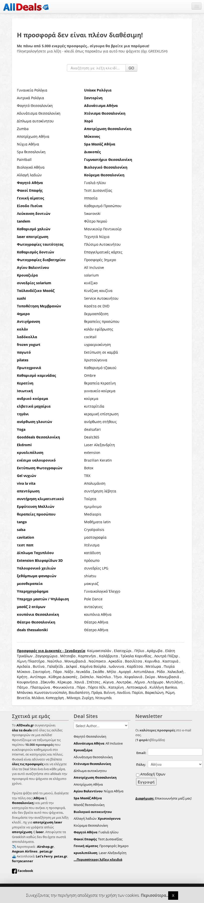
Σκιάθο (98, 671)
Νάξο (68, 671)
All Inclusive (94, 267)
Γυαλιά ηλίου (95, 182)
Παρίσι (137, 692)
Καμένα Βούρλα (93, 666)
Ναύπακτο (97, 661)
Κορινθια (152, 661)
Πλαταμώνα (40, 687)
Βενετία (23, 697)
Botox (88, 468)
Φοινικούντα (63, 687)
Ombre (90, 375)
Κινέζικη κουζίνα (98, 290)
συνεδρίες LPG (96, 568)
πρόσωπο (92, 560)
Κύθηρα (55, 676)
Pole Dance (93, 599)
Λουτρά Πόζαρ (166, 656)
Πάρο (57, 671)
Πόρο (81, 687)
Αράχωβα (154, 650)
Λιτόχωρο (155, 682)
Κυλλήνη (157, 687)
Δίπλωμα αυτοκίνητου (35, 121)
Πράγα (96, 692)
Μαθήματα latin (97, 522)
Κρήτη (22, 676)
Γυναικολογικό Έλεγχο (102, 591)
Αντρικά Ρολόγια (30, 97)
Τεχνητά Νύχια (96, 236)
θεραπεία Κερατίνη (100, 383)
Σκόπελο (87, 676)
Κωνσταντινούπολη (50, 692)
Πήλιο (139, 650)
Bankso (171, 687)
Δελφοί (71, 666)
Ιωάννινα (116, 666)
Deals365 (91, 437)
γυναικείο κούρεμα (99, 390)
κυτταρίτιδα (94, 406)
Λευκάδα (83, 671)
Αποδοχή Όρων (152, 774)
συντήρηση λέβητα (100, 491)
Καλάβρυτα (108, 656)
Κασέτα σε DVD (96, 306)
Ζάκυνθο (48, 682)
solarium (91, 275)
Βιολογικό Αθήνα (31, 167)
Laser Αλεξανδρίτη (99, 444)
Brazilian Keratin (98, 460)
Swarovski (92, 213)
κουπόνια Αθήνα (97, 614)
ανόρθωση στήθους (100, 421)
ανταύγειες (93, 606)
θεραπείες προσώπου (101, 321)
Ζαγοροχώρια (46, 656)
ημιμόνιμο (93, 506)
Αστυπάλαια (144, 671)
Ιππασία (91, 198)
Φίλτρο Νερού (95, 221)
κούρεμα (91, 398)
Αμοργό (125, 671)
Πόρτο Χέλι (97, 687)
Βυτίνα (39, 666)
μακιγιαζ (91, 583)
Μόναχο (73, 697)
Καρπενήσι (87, 656)
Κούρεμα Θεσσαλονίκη (91, 825)
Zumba (23, 128)
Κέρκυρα (64, 682)
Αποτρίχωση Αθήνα (33, 136)
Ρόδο (161, 671)
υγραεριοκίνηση (97, 344)
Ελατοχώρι (123, 650)
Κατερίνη (116, 687)
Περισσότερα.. (154, 895)
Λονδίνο (123, 692)
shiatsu (90, 575)
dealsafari (92, 429)
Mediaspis (92, 514)
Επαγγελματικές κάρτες (103, 252)
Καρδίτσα (135, 666)
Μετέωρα (153, 666)
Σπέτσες (93, 682)
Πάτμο (22, 687)
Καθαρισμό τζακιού (100, 367)
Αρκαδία (115, 661)
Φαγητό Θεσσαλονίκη (35, 105)
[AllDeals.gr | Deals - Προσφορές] (26, 6)
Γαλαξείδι (55, 666)
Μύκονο (23, 671)
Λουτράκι (124, 682)
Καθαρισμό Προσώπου (102, 205)
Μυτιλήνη (174, 682)
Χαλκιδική (175, 671)
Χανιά (79, 682)
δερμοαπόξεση (96, 313)
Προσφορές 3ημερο (100, 259)
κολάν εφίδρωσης (98, 329)
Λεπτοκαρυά (137, 687)
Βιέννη (109, 692)
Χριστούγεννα (95, 360)
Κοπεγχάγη (55, 697)
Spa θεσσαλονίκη (31, 151)
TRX (87, 475)
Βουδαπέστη (79, 692)
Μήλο (111, 671)
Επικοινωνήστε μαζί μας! (163, 798)
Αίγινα (108, 682)
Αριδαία (23, 666)
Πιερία (169, 666)
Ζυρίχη (88, 697)
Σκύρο (150, 676)
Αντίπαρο (38, 676)
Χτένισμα (92, 545)
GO (131, 67)
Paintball (24, 159)
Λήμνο (139, 682)
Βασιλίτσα (133, 661)
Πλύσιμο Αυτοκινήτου (102, 244)
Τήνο (117, 676)
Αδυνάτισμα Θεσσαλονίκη (38, 113)
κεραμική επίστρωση (101, 414)
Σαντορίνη (41, 671)
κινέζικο (91, 283)
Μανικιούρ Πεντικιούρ (102, 229)
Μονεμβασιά (75, 661)
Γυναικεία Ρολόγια (32, 90)
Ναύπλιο (54, 661)
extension (92, 452)
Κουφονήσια (27, 682)
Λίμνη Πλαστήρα (31, 661)
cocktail (90, 336)
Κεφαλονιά (133, 676)
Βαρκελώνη (154, 692)
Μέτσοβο (67, 656)
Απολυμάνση (94, 483)
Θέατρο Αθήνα (96, 622)
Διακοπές (69, 676)
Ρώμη (170, 692)
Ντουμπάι (103, 697)
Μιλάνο (38, 697)
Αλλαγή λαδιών (29, 175)
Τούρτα (90, 498)
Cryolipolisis (94, 529)
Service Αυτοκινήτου (101, 298)
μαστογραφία (95, 537)
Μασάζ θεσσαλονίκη (89, 805)
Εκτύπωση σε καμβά (101, 352)
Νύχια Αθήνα (28, 144)
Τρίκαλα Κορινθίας (136, 656)
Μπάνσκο (25, 692)
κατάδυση (92, 552)
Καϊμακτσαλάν (99, 650)
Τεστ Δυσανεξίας (98, 190)
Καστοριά (170, 661)
